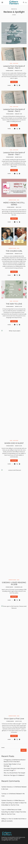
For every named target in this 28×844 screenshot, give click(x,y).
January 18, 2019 (18, 445)
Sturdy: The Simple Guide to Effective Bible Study (14, 32)
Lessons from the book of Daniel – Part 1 (14, 153)
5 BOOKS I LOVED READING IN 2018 (14, 583)
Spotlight (18, 27)
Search (3, 747)
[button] (26, 2)
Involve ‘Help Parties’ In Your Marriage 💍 (12, 765)
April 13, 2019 (18, 207)
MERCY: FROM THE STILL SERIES (14, 204)
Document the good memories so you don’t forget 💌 (14, 769)
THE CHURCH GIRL (14, 251)
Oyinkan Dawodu (9, 70)
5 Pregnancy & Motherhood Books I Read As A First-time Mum (15, 760)
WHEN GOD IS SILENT (14, 443)
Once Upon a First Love (14, 719)
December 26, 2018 (18, 587)
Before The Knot (12, 248)
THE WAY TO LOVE (14, 304)
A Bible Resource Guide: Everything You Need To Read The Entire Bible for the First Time (13, 803)
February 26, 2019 (18, 253)
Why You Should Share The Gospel (14, 773)
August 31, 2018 (18, 721)
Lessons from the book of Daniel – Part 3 (14, 67)
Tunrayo (4, 794)
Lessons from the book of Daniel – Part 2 (14, 110)
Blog (8, 27)
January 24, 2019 (18, 306)
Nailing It (4, 819)
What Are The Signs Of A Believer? (14, 775)
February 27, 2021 (18, 70)
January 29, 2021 (18, 157)
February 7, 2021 (18, 113)
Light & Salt (13, 27)
